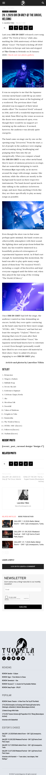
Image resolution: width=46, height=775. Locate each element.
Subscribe (23, 607)
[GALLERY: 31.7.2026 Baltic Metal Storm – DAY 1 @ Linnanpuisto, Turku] (7, 544)
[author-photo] (23, 500)
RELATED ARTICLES (9, 517)
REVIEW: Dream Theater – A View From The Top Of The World (20, 701)
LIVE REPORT (13, 11)
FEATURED (11, 8)
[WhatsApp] (26, 28)
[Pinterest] (21, 28)
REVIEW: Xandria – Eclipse (10, 674)
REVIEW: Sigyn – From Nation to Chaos (14, 677)
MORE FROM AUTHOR (25, 517)
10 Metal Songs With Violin (10, 710)
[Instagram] (9, 658)
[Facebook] (11, 28)
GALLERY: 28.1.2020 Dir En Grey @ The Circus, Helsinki (11, 478)
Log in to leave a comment (23, 566)
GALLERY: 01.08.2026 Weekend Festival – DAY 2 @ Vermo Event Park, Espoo (27, 534)
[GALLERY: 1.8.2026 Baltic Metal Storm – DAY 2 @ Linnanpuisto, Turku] (7, 524)
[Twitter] (16, 28)
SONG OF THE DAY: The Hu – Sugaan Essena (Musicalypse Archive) (33, 479)
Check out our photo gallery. (21, 55)
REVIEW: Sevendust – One (10, 680)
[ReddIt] (31, 28)
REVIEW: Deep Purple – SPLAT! (11, 687)
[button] (3, 3)
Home (4, 8)
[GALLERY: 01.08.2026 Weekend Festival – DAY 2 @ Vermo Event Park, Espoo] (7, 534)
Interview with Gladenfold (10, 720)
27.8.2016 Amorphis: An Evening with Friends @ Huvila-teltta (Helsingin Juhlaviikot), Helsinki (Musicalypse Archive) (21, 706)
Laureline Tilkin (9, 23)
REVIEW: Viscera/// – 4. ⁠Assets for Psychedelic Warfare (19, 684)
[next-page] (7, 552)
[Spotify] (13, 658)
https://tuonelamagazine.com (23, 506)
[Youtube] (23, 658)
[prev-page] (3, 552)
